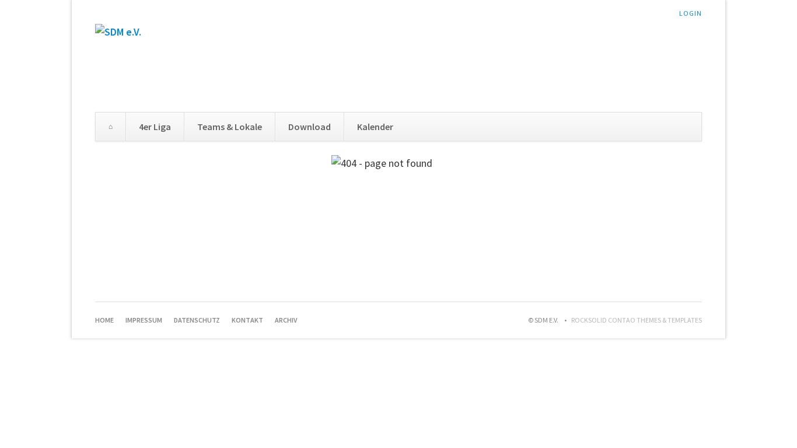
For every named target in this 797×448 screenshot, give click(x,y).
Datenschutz (197, 320)
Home (110, 127)
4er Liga (155, 126)
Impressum (143, 320)
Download (309, 126)
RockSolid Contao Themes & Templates (636, 320)
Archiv (286, 320)
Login (690, 13)
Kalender (375, 126)
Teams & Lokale (229, 126)
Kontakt (247, 320)
